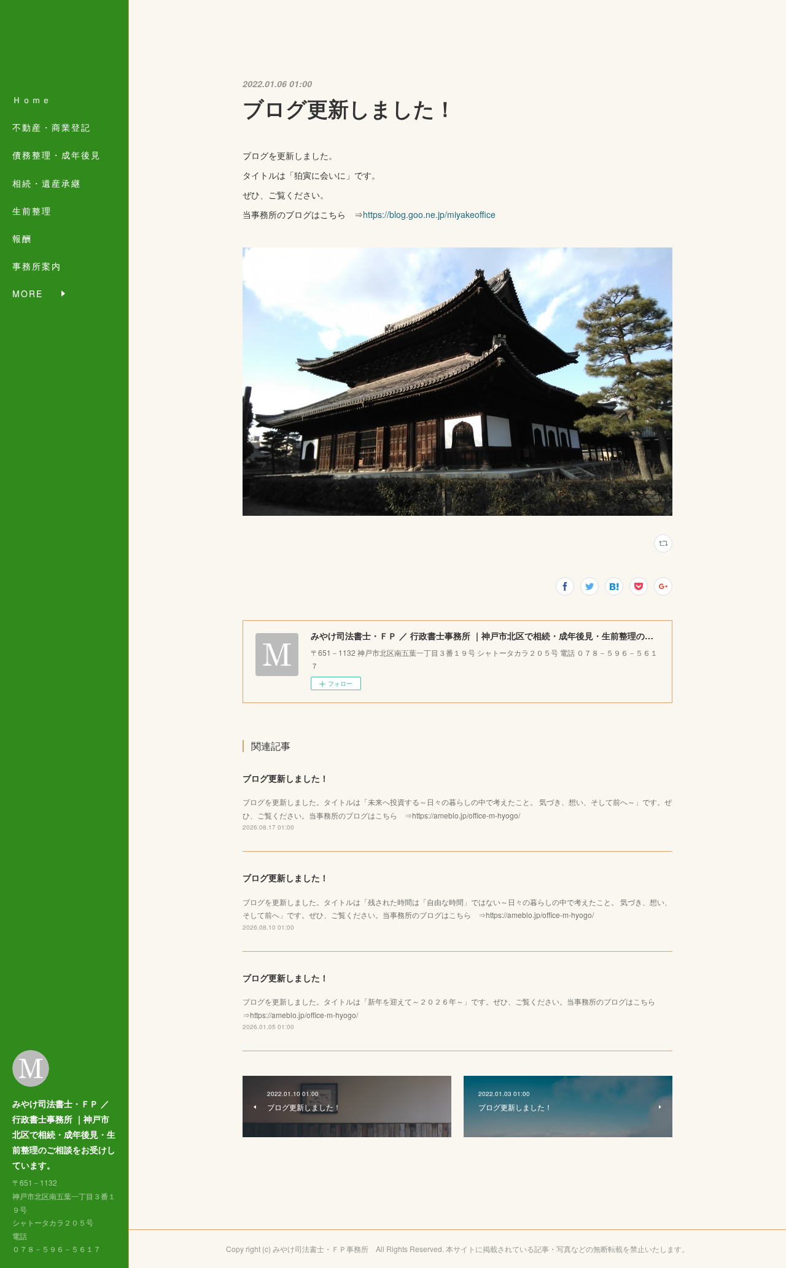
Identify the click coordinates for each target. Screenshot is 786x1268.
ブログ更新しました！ (286, 778)
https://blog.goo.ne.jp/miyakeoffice (429, 214)
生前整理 (32, 210)
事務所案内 (36, 266)
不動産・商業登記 (51, 127)
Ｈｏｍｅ (32, 99)
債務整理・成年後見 (56, 155)
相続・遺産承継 (46, 183)
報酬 (22, 238)
